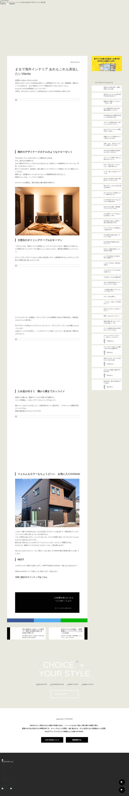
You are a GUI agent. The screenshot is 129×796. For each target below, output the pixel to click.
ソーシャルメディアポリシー (11, 784)
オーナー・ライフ (7, 763)
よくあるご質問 (7, 767)
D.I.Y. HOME (6, 776)
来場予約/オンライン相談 (10, 780)
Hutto (3, 771)
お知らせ (4, 766)
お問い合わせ (6, 777)
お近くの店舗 (6, 781)
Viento (4, 773)
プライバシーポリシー (9, 783)
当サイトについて (7, 785)
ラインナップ (6, 770)
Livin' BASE (5, 774)
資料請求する (76, 740)
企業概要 (4, 787)
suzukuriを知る (6, 764)
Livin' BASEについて (52, 740)
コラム (4, 769)
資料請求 (4, 778)
